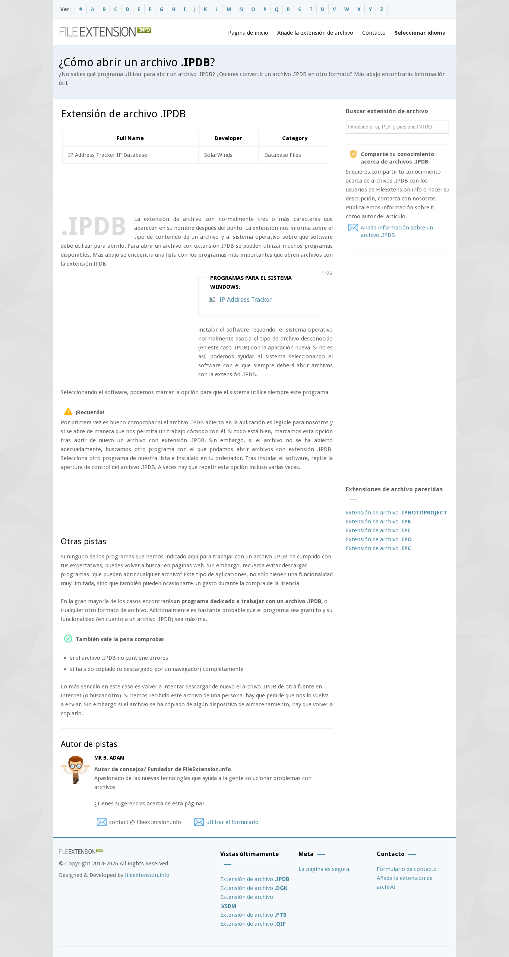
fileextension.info (147, 875)
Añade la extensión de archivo (315, 32)
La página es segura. (324, 869)
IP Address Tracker (245, 299)
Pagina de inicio (248, 32)
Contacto (374, 32)
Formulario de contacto (407, 869)
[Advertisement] (196, 188)
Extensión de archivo (396, 512)
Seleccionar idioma (420, 32)
